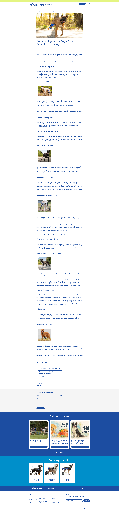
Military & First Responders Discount (43, 502)
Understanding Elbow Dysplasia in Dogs (46, 371)
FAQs (40, 500)
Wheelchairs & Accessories (33, 7)
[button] (89, 4)
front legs (58, 358)
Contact (53, 498)
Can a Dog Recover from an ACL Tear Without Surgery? (49, 368)
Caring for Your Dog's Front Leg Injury (46, 367)
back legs (62, 358)
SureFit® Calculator (42, 495)
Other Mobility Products (49, 7)
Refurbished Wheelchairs (33, 501)
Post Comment (40, 408)
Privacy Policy (78, 502)
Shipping (40, 497)
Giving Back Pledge (55, 497)
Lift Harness (31, 498)
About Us (53, 495)
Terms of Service (49, 508)
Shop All (30, 502)
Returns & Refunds (42, 498)
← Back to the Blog (40, 376)
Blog (58, 7)
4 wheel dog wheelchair (70, 358)
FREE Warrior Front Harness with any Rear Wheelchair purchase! (47, 0)
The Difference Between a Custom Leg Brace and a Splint (50, 370)
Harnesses (41, 7)
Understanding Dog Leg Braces (44, 373)
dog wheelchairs (47, 358)
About (55, 7)
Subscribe (87, 500)
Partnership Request (55, 502)
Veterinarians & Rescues (64, 7)
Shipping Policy (55, 508)
